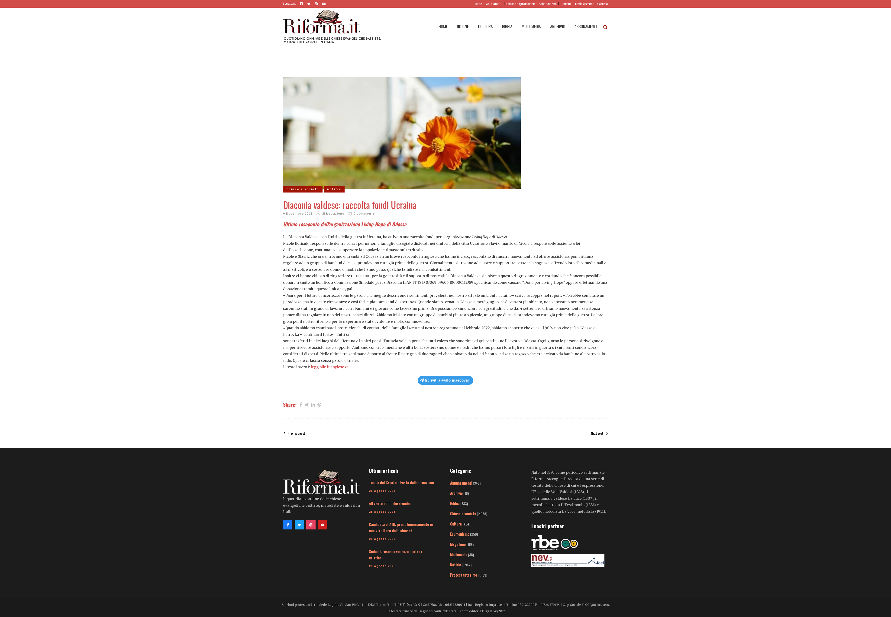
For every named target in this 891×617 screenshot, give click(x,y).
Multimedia (458, 554)
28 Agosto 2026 (382, 491)
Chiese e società (463, 513)
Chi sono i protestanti (520, 4)
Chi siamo (492, 4)
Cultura (456, 524)
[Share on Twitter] (306, 404)
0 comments (364, 213)
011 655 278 (410, 604)
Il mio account (584, 4)
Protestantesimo (463, 575)
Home (478, 4)
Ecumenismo (459, 534)
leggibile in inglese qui (331, 367)
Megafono (458, 544)
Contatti (566, 4)
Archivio (456, 493)
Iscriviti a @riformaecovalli (448, 380)
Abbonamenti (548, 4)
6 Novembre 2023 (298, 213)
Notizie (455, 565)
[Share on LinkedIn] (313, 404)
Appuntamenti (461, 483)
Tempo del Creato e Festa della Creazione (401, 482)
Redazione (335, 213)
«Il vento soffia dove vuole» (390, 503)
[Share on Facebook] (301, 404)
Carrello (602, 4)
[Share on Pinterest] (319, 404)
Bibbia (455, 503)
